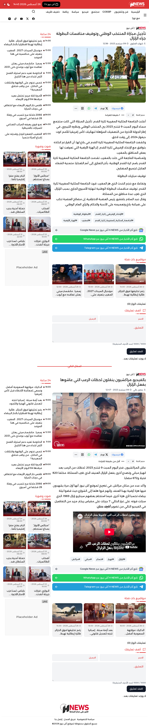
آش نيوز (129, 28)
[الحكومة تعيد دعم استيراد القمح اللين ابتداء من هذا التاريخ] (27, 76)
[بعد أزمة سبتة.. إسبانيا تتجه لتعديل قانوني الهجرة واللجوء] (99, 620)
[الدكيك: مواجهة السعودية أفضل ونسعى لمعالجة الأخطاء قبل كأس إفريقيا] (131, 620)
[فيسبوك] (33, 18)
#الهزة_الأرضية (70, 220)
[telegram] (96, 108)
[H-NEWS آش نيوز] (137, 4)
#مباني (88, 559)
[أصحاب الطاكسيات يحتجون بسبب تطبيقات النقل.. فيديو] (39, 199)
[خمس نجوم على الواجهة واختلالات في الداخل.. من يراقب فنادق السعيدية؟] (27, 87)
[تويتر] (27, 18)
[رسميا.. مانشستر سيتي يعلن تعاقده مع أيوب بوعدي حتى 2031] (67, 281)
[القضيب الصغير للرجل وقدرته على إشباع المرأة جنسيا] (27, 137)
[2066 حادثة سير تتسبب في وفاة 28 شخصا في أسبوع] (27, 117)
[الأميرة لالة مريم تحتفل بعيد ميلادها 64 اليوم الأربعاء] (27, 98)
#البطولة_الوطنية (82, 214)
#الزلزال (122, 559)
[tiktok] (15, 18)
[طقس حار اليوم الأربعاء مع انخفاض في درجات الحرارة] (27, 108)
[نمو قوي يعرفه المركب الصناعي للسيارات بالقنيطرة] (27, 127)
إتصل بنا (58, 719)
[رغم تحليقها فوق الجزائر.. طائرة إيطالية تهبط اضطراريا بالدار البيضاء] (131, 281)
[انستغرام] (9, 18)
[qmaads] (74, 708)
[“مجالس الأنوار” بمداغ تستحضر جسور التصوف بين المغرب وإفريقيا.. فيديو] (39, 167)
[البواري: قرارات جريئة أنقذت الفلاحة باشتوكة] (39, 232)
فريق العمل (70, 719)
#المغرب (86, 220)
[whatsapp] (89, 108)
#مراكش (76, 559)
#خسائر (99, 559)
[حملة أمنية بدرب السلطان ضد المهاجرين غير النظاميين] (14, 199)
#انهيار (111, 559)
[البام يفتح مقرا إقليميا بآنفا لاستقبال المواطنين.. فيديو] (14, 167)
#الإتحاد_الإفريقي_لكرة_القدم (109, 214)
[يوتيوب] (21, 18)
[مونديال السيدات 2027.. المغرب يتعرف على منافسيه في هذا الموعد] (99, 281)
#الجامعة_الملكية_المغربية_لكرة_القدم (114, 220)
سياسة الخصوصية (85, 719)
